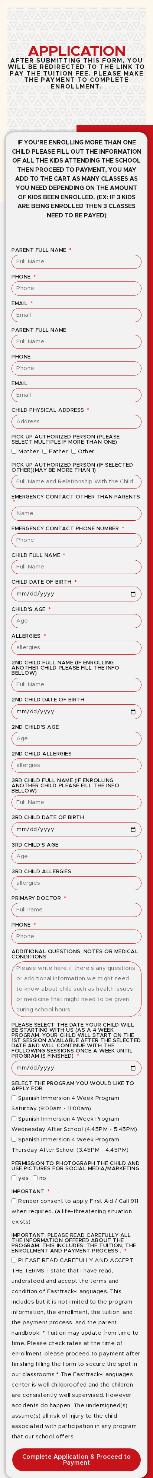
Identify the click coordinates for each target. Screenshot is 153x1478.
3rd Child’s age (35, 845)
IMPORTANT (29, 1191)
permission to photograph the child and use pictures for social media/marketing (76, 1166)
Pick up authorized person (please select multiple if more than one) (66, 439)
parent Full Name (39, 330)
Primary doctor (37, 898)
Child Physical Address (49, 410)
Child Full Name (37, 555)
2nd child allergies (42, 754)
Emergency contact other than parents (76, 497)
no (42, 1178)
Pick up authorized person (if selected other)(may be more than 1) (72, 468)
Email (20, 303)
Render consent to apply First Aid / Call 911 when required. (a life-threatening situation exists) (75, 1211)
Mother (28, 451)
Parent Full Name (40, 250)
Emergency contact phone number (66, 528)
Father (58, 451)
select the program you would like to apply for (73, 1086)
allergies (27, 636)
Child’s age (29, 609)
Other (86, 451)
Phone (22, 277)
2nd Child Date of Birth (48, 700)
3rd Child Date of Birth (48, 817)
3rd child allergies (41, 871)
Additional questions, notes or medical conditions (75, 954)
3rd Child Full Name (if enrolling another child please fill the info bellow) (65, 786)
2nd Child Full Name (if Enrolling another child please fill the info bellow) (65, 668)
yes (23, 1178)
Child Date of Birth (42, 582)
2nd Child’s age (35, 727)
